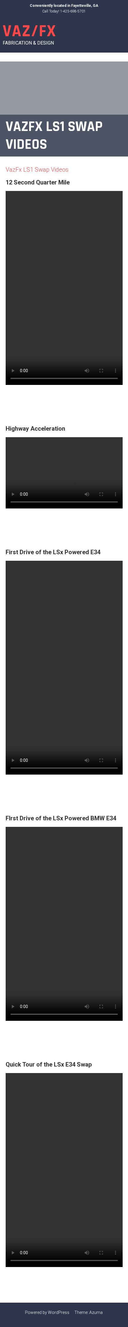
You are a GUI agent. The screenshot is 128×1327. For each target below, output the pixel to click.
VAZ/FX (29, 31)
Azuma (96, 1312)
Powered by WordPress (47, 1312)
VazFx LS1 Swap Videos (37, 169)
